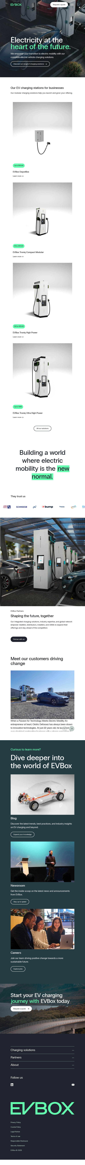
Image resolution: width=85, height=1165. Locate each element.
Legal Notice (15, 1132)
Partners (16, 1057)
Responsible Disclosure (19, 1141)
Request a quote (59, 5)
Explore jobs (18, 969)
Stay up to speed (20, 902)
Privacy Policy (16, 1122)
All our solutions (42, 428)
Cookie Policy (16, 1127)
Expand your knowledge (23, 834)
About (15, 1065)
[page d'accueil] (17, 5)
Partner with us (18, 639)
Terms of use (15, 1136)
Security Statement (18, 1146)
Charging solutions (23, 1050)
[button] (71, 728)
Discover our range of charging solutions (29, 64)
